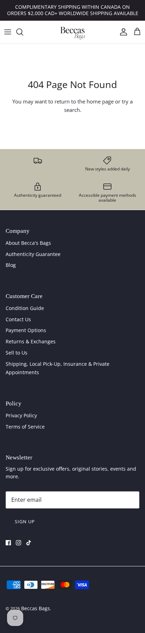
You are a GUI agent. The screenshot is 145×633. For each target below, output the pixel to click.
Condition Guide (25, 308)
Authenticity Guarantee (33, 254)
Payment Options (26, 330)
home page (100, 101)
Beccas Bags (35, 608)
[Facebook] (8, 542)
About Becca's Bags (28, 243)
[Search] (23, 32)
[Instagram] (18, 542)
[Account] (122, 32)
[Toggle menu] (7, 32)
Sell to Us (16, 352)
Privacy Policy (21, 415)
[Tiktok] (28, 542)
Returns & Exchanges (31, 341)
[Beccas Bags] (72, 32)
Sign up (25, 521)
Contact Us (18, 319)
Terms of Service (25, 426)
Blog (11, 265)
